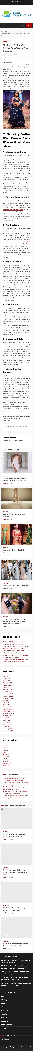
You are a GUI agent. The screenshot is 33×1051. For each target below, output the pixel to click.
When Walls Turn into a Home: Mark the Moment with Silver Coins (16, 927)
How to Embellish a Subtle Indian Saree (16, 534)
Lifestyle (6, 759)
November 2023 (8, 711)
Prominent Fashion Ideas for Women (15, 425)
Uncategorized (8, 763)
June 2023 (6, 720)
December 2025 (8, 683)
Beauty (5, 746)
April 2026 (6, 681)
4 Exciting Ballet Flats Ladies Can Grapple (16, 498)
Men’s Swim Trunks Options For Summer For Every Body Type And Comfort (16, 854)
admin (4, 54)
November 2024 (8, 696)
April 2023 (6, 724)
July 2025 (6, 687)
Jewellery (6, 756)
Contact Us (5, 1039)
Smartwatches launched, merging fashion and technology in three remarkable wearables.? (16, 417)
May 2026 (6, 678)
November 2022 (8, 731)
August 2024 (7, 700)
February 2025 (8, 689)
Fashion (5, 41)
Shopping (6, 761)
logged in (15, 440)
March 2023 (7, 726)
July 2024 (6, 702)
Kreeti (25, 1047)
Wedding (6, 765)
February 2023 (8, 729)
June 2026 (6, 676)
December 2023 (8, 709)
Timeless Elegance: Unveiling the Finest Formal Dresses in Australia (16, 462)
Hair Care (6, 754)
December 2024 (8, 694)
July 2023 (6, 718)
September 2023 (8, 713)
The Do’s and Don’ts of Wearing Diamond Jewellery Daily (16, 892)
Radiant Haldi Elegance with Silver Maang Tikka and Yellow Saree (16, 818)
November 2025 (8, 685)
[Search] (23, 25)
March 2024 (7, 705)
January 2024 (7, 707)
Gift (4, 752)
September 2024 (8, 698)
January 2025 (7, 691)
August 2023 (7, 715)
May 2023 (6, 722)
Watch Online (29, 25)
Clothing (6, 748)
